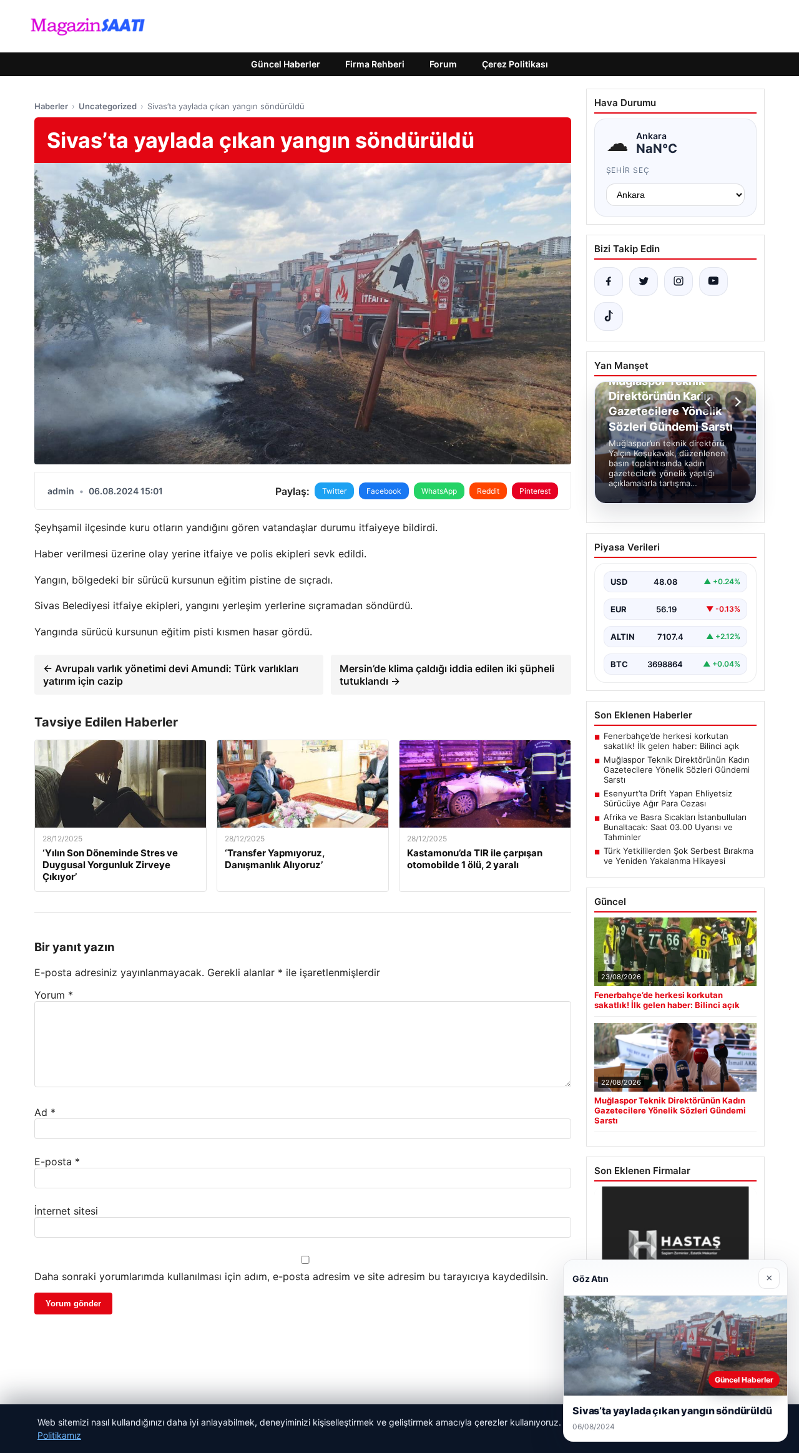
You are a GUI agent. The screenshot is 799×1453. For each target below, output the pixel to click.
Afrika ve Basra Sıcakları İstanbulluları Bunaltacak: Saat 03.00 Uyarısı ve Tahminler (675, 827)
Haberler (51, 106)
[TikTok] (608, 316)
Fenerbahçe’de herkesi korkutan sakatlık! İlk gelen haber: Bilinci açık (671, 741)
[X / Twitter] (643, 281)
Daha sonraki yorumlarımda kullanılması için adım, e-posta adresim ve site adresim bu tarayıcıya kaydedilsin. (291, 1276)
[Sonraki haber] (736, 402)
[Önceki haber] (709, 402)
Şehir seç (628, 170)
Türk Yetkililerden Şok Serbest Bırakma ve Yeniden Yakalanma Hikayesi (678, 856)
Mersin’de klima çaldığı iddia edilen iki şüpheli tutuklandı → (447, 674)
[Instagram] (678, 281)
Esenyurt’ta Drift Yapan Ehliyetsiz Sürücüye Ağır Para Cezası (668, 798)
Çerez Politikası (515, 64)
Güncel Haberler (285, 64)
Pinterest (535, 491)
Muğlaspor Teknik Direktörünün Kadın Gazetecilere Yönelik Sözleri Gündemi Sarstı (677, 770)
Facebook (383, 491)
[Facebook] (608, 281)
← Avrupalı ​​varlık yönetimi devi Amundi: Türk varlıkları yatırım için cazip (170, 674)
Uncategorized (108, 106)
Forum (443, 64)
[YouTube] (713, 281)
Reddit (488, 491)
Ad (45, 1112)
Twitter (334, 491)
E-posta (57, 1161)
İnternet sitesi (66, 1211)
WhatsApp (439, 491)
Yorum (53, 995)
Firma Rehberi (374, 64)
